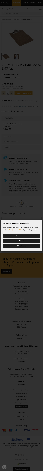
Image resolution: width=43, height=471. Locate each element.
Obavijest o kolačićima (16, 230)
